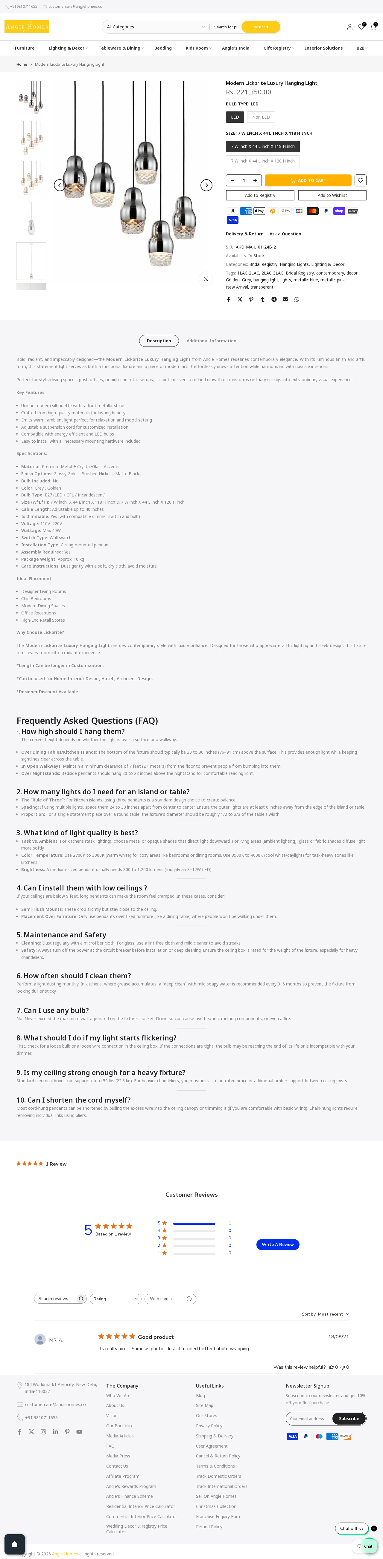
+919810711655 (23, 6)
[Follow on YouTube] (79, 1431)
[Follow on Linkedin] (55, 1431)
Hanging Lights (294, 264)
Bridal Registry (263, 264)
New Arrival (237, 287)
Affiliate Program (122, 1476)
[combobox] (116, 1299)
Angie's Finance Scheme (129, 1496)
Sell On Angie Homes (216, 1496)
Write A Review (278, 1244)
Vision (112, 1415)
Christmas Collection (216, 1506)
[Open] (14, 1544)
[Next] (206, 185)
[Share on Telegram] (274, 299)
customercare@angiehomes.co (75, 6)
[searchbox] (55, 1298)
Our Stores (206, 1415)
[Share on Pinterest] (251, 299)
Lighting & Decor (66, 48)
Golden (233, 280)
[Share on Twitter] (240, 299)
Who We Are (118, 1395)
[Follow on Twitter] (31, 1431)
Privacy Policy (209, 1425)
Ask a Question (285, 234)
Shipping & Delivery (214, 1436)
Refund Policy (209, 1526)
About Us (115, 1405)
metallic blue (306, 280)
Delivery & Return (245, 234)
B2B (360, 48)
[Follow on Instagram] (43, 1431)
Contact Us (117, 1466)
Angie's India (236, 48)
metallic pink (332, 280)
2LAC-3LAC (272, 273)
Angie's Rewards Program (131, 1486)
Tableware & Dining (119, 48)
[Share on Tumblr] (262, 299)
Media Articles (120, 1436)
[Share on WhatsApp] (297, 299)
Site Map (204, 1405)
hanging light (265, 280)
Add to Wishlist (332, 195)
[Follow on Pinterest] (67, 1431)
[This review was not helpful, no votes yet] (343, 1367)
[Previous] (60, 185)
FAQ (110, 1446)
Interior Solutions (324, 48)
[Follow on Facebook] (19, 1431)
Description (159, 341)
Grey (246, 280)
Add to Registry (260, 195)
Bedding (163, 48)
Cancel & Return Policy (218, 1456)
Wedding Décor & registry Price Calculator (136, 1529)
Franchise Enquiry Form (218, 1516)
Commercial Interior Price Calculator (141, 1516)
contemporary (330, 273)
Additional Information (211, 341)
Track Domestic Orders (218, 1476)
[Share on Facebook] (228, 299)
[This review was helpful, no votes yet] (331, 1367)
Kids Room (197, 48)
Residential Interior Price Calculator (140, 1506)
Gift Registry (277, 48)
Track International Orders (221, 1486)
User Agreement (212, 1446)
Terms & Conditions (215, 1466)
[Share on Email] (285, 299)
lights (286, 280)
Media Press (118, 1456)
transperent (261, 287)
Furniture (25, 48)
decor (352, 273)
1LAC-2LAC (248, 273)
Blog (200, 1395)
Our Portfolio (119, 1425)
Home (21, 64)
